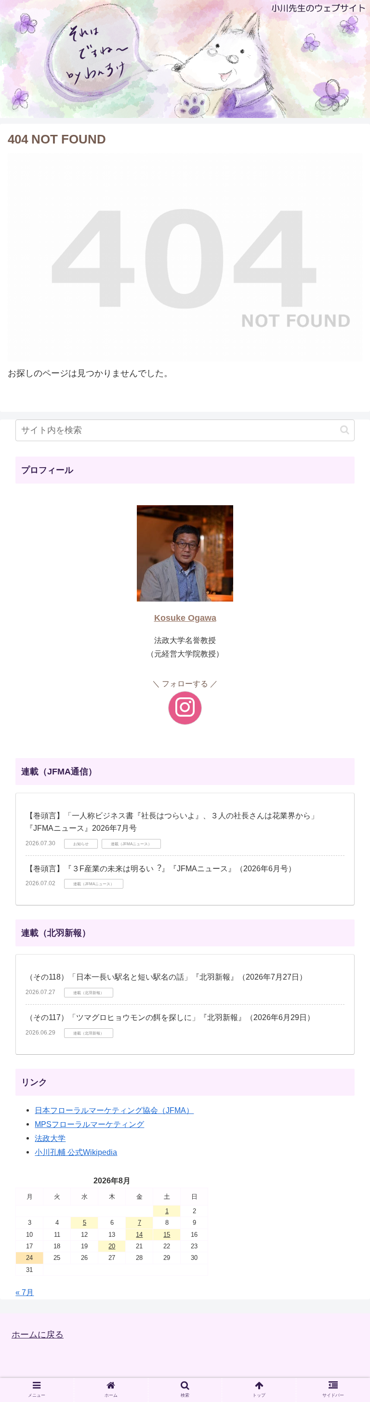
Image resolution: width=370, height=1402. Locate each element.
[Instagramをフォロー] (185, 708)
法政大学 (50, 1138)
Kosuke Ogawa (185, 618)
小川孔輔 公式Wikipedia (76, 1152)
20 (111, 1246)
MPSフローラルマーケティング (89, 1124)
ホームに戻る (38, 1334)
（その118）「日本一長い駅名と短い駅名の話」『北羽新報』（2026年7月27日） (166, 977)
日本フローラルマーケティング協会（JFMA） (114, 1110)
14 (139, 1234)
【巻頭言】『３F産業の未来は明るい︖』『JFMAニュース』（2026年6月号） (161, 869)
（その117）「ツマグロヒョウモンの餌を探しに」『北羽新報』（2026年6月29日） (170, 1017)
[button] (344, 429)
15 (166, 1234)
